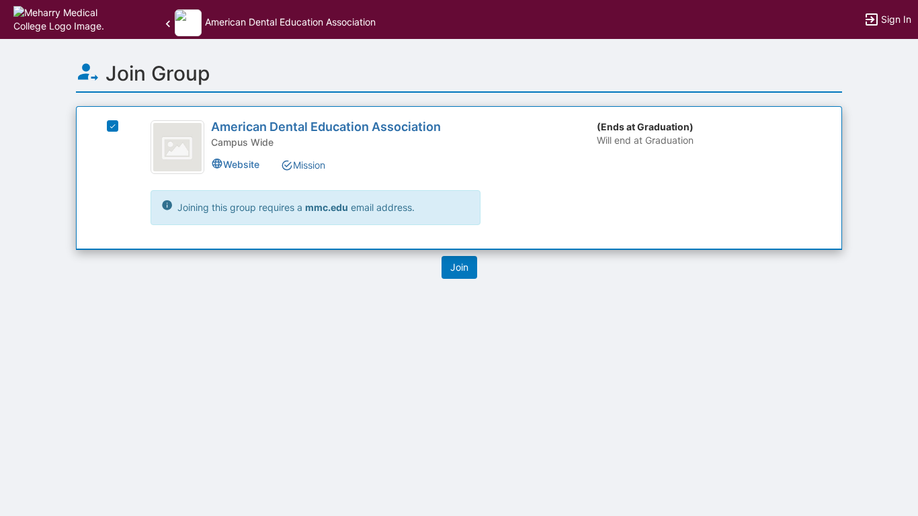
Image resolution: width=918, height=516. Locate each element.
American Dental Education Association (326, 127)
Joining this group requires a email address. (295, 207)
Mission (309, 165)
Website (241, 164)
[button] (68, 18)
